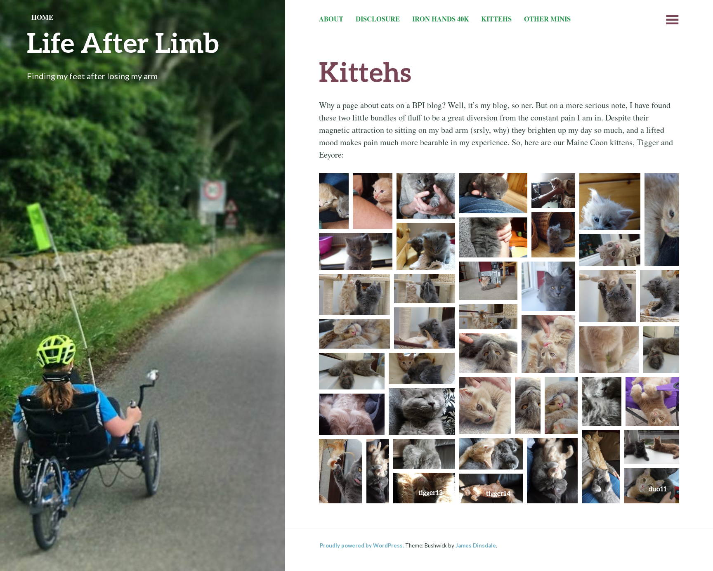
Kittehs (496, 19)
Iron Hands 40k (440, 19)
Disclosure (378, 19)
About (331, 19)
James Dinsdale (476, 545)
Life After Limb (123, 42)
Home (42, 17)
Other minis (547, 19)
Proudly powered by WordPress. (362, 545)
